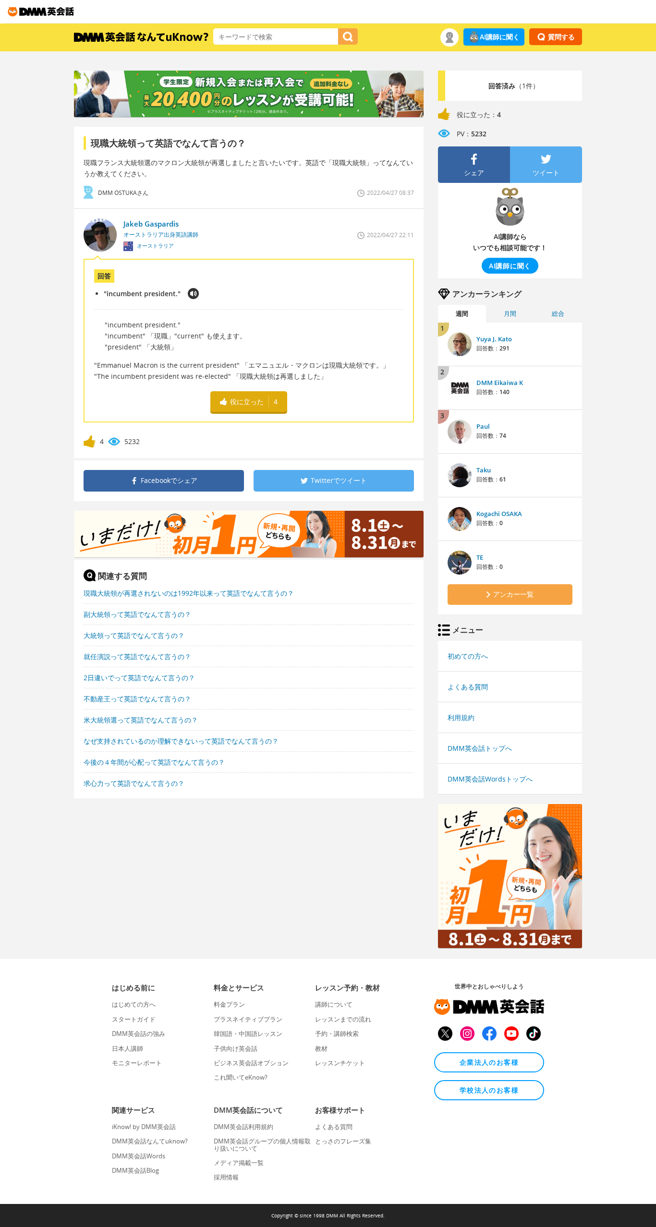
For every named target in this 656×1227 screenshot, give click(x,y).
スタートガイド (134, 1019)
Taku (483, 470)
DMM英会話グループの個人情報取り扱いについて (262, 1144)
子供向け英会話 (235, 1048)
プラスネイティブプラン (248, 1019)
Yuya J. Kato (494, 339)
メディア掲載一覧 (239, 1162)
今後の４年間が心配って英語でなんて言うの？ (154, 762)
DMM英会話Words (138, 1156)
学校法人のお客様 (489, 1090)
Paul (483, 426)
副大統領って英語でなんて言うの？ (137, 614)
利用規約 (461, 717)
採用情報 (226, 1177)
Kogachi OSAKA (499, 513)
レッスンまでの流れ (343, 1019)
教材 (321, 1048)
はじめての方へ (134, 1004)
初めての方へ (468, 656)
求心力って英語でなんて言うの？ (134, 783)
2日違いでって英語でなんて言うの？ (139, 677)
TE (479, 557)
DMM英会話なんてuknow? (150, 1141)
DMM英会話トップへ (480, 748)
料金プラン (229, 1004)
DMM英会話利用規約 (243, 1126)
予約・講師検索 (337, 1033)
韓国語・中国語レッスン (248, 1033)
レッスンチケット (340, 1063)
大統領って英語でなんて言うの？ (134, 635)
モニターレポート (137, 1063)
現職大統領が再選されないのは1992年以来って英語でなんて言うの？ (189, 593)
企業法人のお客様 (489, 1062)
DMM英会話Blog (135, 1170)
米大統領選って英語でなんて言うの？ (141, 719)
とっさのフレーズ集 (343, 1141)
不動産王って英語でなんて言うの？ (137, 698)
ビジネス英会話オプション (251, 1063)
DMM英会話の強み (138, 1033)
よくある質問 (468, 686)
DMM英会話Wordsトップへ (490, 778)
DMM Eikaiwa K (499, 382)
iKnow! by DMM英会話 (144, 1126)
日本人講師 (127, 1048)
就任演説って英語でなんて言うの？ (137, 656)
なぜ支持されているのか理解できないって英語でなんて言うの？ (181, 741)
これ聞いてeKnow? (240, 1077)
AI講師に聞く (500, 36)
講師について (333, 1004)
